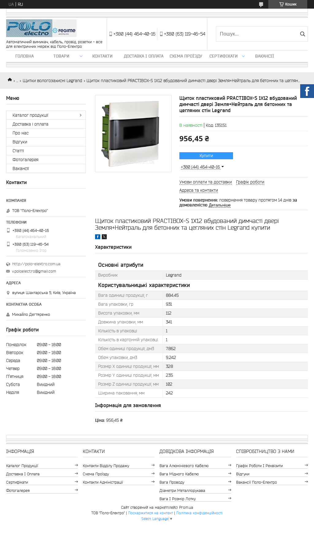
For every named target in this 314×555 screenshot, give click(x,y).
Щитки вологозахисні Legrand (52, 80)
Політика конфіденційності (199, 513)
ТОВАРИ (61, 56)
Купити (206, 155)
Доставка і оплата (143, 56)
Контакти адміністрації (103, 482)
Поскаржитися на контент (150, 513)
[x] (104, 237)
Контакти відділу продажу (106, 465)
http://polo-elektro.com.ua (36, 264)
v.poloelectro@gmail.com (34, 271)
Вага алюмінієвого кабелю (184, 465)
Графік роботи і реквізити (259, 465)
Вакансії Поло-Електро (256, 482)
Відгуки (20, 141)
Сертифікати (223, 56)
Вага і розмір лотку (177, 498)
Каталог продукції (30, 115)
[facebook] (97, 237)
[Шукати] (302, 34)
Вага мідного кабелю (179, 474)
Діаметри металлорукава (182, 490)
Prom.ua (186, 507)
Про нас (21, 132)
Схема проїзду (186, 56)
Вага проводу (171, 482)
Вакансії (264, 56)
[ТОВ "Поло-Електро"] (41, 28)
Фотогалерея (25, 159)
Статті (18, 150)
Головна (24, 56)
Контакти (102, 56)
